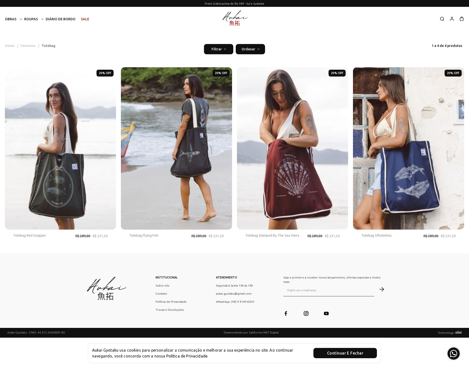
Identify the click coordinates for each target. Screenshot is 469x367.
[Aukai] (105, 290)
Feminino (30, 46)
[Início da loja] (234, 19)
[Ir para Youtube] (326, 314)
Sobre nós (162, 285)
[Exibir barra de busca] (442, 19)
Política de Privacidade (171, 301)
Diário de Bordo (60, 19)
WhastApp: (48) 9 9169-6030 (235, 301)
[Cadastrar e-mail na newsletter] (379, 289)
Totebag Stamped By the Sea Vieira (272, 235)
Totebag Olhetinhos (376, 235)
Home (12, 46)
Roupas (31, 19)
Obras (10, 19)
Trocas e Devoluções (170, 309)
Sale (85, 19)
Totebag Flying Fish (144, 235)
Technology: (446, 332)
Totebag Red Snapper (29, 235)
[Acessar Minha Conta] (451, 20)
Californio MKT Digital (264, 332)
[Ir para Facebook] (285, 314)
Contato (161, 293)
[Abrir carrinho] (461, 18)
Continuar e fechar (345, 353)
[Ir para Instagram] (306, 314)
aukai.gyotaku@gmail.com (234, 293)
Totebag (48, 46)
